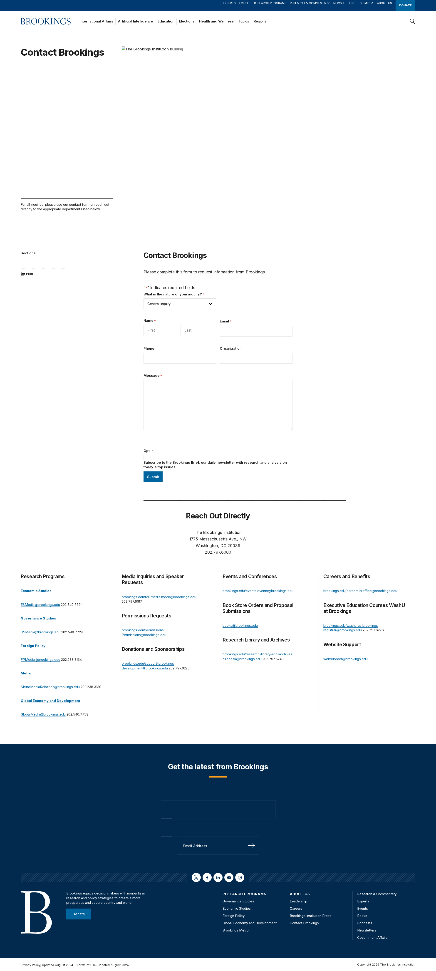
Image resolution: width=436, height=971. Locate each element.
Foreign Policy (234, 916)
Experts (229, 3)
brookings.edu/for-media (141, 597)
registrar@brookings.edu (342, 630)
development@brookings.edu (145, 668)
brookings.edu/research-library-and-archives (257, 654)
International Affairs (96, 21)
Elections (187, 21)
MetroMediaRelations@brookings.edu (50, 687)
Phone (149, 348)
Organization (231, 348)
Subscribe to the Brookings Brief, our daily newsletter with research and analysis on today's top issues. (215, 464)
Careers (296, 908)
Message (153, 375)
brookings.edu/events (239, 591)
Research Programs (270, 3)
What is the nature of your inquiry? (174, 294)
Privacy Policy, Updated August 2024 (47, 965)
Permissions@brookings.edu (144, 635)
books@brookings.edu (240, 625)
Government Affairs (372, 937)
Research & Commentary (310, 3)
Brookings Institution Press (310, 916)
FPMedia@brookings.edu (40, 659)
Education (166, 21)
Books (362, 916)
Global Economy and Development (250, 923)
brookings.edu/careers (341, 591)
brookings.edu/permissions (143, 630)
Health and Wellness (216, 21)
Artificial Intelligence (135, 21)
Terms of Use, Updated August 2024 (103, 965)
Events (244, 3)
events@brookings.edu (275, 591)
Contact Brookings (304, 923)
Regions (260, 21)
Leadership (298, 901)
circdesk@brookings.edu (242, 659)
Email (225, 321)
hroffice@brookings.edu (378, 591)
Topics (243, 21)
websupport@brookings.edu (345, 659)
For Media (365, 3)
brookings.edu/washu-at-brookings (350, 625)
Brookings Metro (236, 930)
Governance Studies (238, 901)
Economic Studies (237, 908)
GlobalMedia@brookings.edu (43, 714)
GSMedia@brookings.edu (40, 632)
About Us (384, 3)
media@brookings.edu (178, 597)
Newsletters (343, 3)
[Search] (412, 21)
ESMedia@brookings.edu (40, 604)
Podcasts (364, 923)
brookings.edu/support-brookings (148, 663)
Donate (405, 5)
